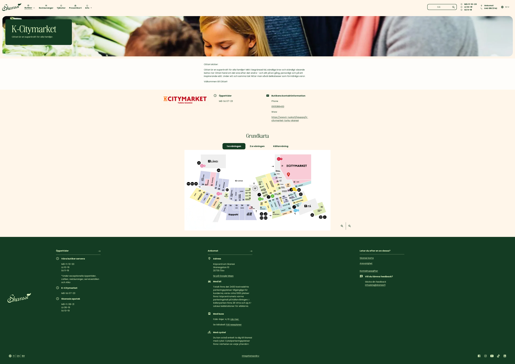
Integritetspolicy (250, 355)
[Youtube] (492, 356)
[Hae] (453, 7)
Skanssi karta (367, 258)
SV (23, 355)
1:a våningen (234, 146)
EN (18, 355)
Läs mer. (234, 319)
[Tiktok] (498, 356)
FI (14, 355)
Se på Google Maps (223, 275)
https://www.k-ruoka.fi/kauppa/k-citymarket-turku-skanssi (289, 119)
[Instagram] (485, 356)
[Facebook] (479, 356)
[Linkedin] (504, 356)
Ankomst (213, 251)
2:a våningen (257, 146)
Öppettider (62, 251)
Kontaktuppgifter (369, 270)
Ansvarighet (366, 263)
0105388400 (277, 106)
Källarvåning (280, 146)
